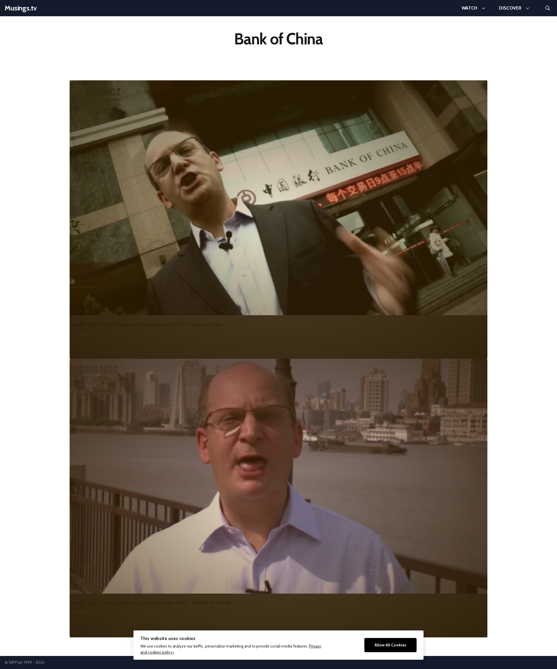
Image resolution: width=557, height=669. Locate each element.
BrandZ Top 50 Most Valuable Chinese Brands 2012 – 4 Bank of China (145, 324)
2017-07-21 (79, 612)
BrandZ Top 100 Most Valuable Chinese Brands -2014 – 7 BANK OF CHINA (150, 603)
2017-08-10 (80, 334)
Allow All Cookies (390, 645)
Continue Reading (90, 352)
